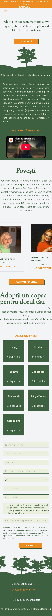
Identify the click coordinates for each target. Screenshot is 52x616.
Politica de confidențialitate (26, 599)
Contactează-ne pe (22, 589)
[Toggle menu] (5, 12)
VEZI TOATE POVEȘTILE (26, 282)
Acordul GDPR (22, 510)
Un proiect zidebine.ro (23, 583)
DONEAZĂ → (26, 7)
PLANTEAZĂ (26, 41)
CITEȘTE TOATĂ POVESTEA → (26, 130)
